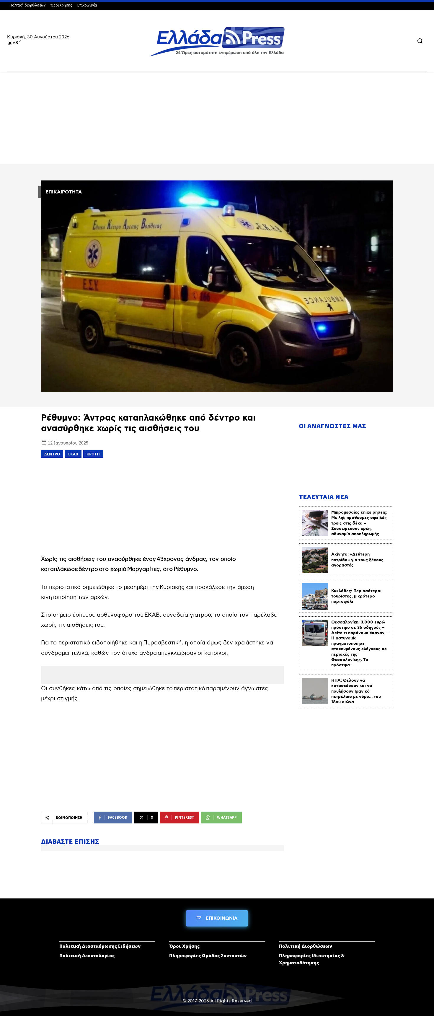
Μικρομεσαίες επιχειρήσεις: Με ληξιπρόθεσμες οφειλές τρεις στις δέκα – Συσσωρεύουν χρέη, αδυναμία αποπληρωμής (359, 523)
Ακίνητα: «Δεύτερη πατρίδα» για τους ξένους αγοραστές (357, 560)
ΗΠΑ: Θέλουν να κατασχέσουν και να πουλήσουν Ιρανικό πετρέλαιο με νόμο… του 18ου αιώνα (356, 691)
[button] (420, 41)
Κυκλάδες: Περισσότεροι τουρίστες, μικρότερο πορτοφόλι (356, 596)
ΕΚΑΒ (73, 454)
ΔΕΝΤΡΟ (52, 454)
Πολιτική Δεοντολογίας (87, 955)
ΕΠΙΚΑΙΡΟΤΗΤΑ (63, 192)
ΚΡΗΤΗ (93, 454)
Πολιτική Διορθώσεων (305, 946)
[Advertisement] (217, 120)
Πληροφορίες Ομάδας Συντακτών (208, 955)
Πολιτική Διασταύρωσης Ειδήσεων (100, 946)
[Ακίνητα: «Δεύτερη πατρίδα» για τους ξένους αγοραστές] (315, 560)
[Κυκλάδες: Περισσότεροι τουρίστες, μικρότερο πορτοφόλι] (315, 596)
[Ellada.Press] (217, 41)
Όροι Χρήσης (184, 946)
